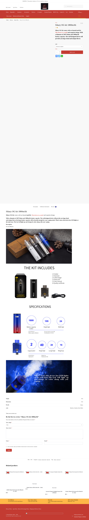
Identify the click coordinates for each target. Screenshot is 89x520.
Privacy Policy (9, 508)
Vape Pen (48, 459)
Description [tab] (35, 206)
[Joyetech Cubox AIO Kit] (81, 23)
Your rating (9, 422)
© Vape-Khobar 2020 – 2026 (12, 514)
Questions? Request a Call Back (80, 516)
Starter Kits (16, 20)
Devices (11, 20)
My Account (8, 7)
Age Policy (15, 7)
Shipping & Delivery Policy (35, 508)
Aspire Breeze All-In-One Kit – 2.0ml (35, 487)
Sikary (81, 404)
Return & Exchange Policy (23, 508)
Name (7, 440)
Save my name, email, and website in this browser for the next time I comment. (22, 446)
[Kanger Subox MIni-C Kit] (82, 23)
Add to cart (72, 52)
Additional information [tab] (44, 206)
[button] (80, 14)
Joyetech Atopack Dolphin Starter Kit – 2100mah (54, 492)
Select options (15, 495)
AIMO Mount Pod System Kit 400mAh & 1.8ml (14, 490)
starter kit (58, 459)
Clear (56, 48)
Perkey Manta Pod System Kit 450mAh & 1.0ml (74, 492)
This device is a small (61, 32)
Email (46, 440)
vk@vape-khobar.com (78, 514)
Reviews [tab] (53, 206)
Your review (9, 428)
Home (7, 20)
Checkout (21, 7)
